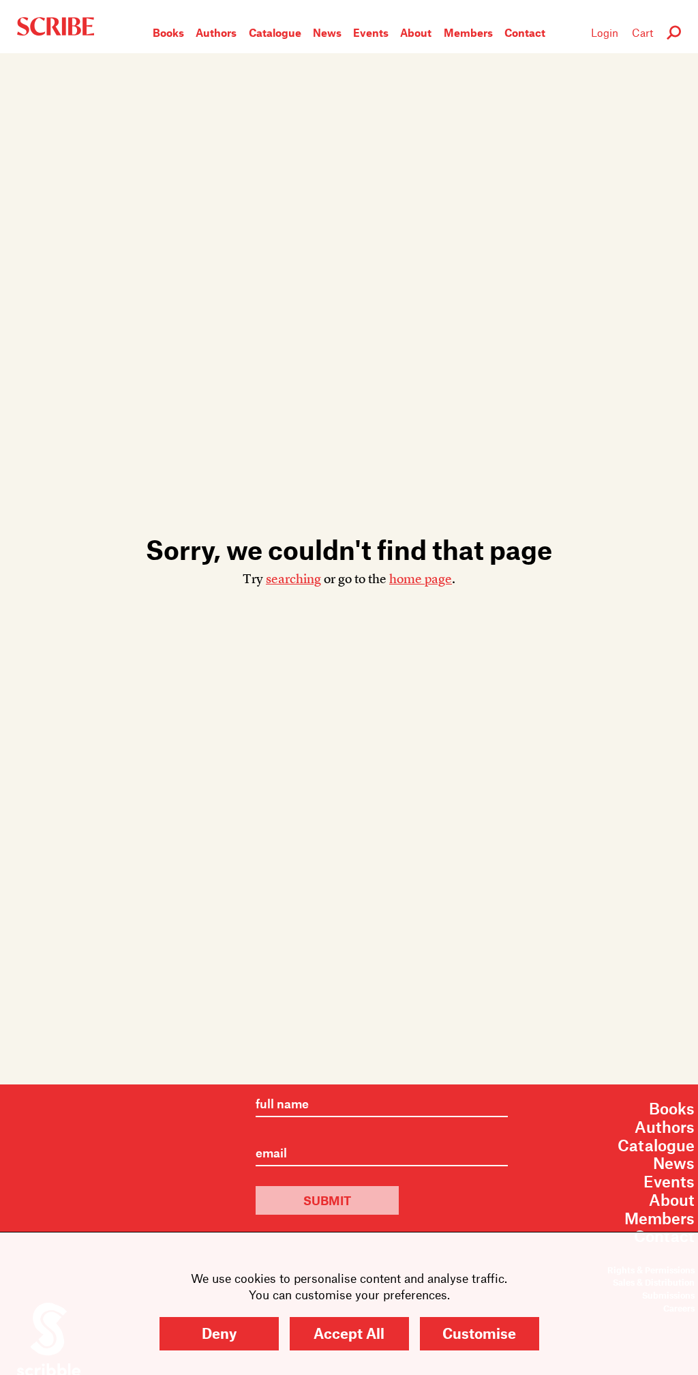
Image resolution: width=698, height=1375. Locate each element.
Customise (479, 1333)
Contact (524, 32)
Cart (642, 32)
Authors (216, 32)
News (327, 32)
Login (604, 32)
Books (168, 32)
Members (468, 32)
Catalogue (275, 32)
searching (293, 579)
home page (420, 579)
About (415, 32)
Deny (219, 1333)
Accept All (349, 1333)
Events (371, 32)
